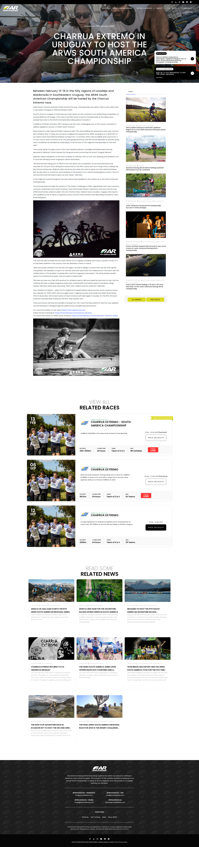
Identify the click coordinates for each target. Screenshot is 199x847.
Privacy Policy (123, 842)
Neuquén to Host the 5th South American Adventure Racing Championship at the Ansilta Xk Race (146, 611)
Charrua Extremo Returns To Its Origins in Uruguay (47, 668)
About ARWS (112, 817)
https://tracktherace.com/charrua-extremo (73, 313)
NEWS (174, 8)
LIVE (168, 8)
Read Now (159, 64)
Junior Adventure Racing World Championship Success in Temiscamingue (143, 207)
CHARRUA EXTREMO (104, 469)
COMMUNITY (186, 8)
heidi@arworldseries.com (115, 795)
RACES (105, 8)
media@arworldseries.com (84, 802)
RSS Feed (155, 299)
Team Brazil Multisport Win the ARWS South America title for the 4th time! (146, 668)
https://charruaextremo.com (73, 310)
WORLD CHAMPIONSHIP (122, 8)
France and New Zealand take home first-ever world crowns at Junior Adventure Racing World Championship (146, 248)
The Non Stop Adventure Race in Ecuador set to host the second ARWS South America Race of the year (51, 726)
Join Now (159, 77)
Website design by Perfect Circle (108, 842)
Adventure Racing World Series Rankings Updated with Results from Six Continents (145, 169)
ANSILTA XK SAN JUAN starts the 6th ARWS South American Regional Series (50, 610)
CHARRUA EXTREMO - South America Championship (111, 423)
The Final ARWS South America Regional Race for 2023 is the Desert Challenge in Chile (99, 726)
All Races (85, 817)
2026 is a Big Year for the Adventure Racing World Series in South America (98, 610)
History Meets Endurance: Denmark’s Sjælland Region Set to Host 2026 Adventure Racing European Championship (146, 130)
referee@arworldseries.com (115, 802)
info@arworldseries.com (84, 795)
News (104, 817)
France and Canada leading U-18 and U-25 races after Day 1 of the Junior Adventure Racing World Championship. (144, 287)
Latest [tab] (130, 92)
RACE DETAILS (155, 437)
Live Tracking (95, 817)
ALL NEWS (136, 299)
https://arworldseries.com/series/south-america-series (95, 315)
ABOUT (160, 8)
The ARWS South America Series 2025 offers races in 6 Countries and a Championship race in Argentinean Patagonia (97, 668)
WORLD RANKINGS (145, 8)
